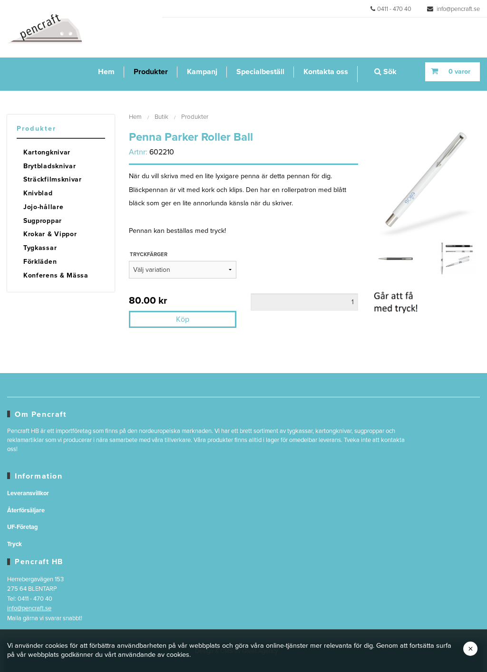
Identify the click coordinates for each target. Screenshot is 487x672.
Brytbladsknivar (49, 166)
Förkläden (40, 262)
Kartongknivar (46, 152)
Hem (106, 72)
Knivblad (38, 193)
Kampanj (202, 72)
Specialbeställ (260, 72)
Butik (161, 117)
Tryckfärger (148, 254)
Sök (389, 72)
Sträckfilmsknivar (52, 179)
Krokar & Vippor (50, 234)
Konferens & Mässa (55, 275)
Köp (182, 319)
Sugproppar (42, 221)
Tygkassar (40, 248)
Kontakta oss (325, 72)
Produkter (151, 72)
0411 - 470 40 (394, 9)
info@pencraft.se (457, 9)
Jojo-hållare (43, 207)
